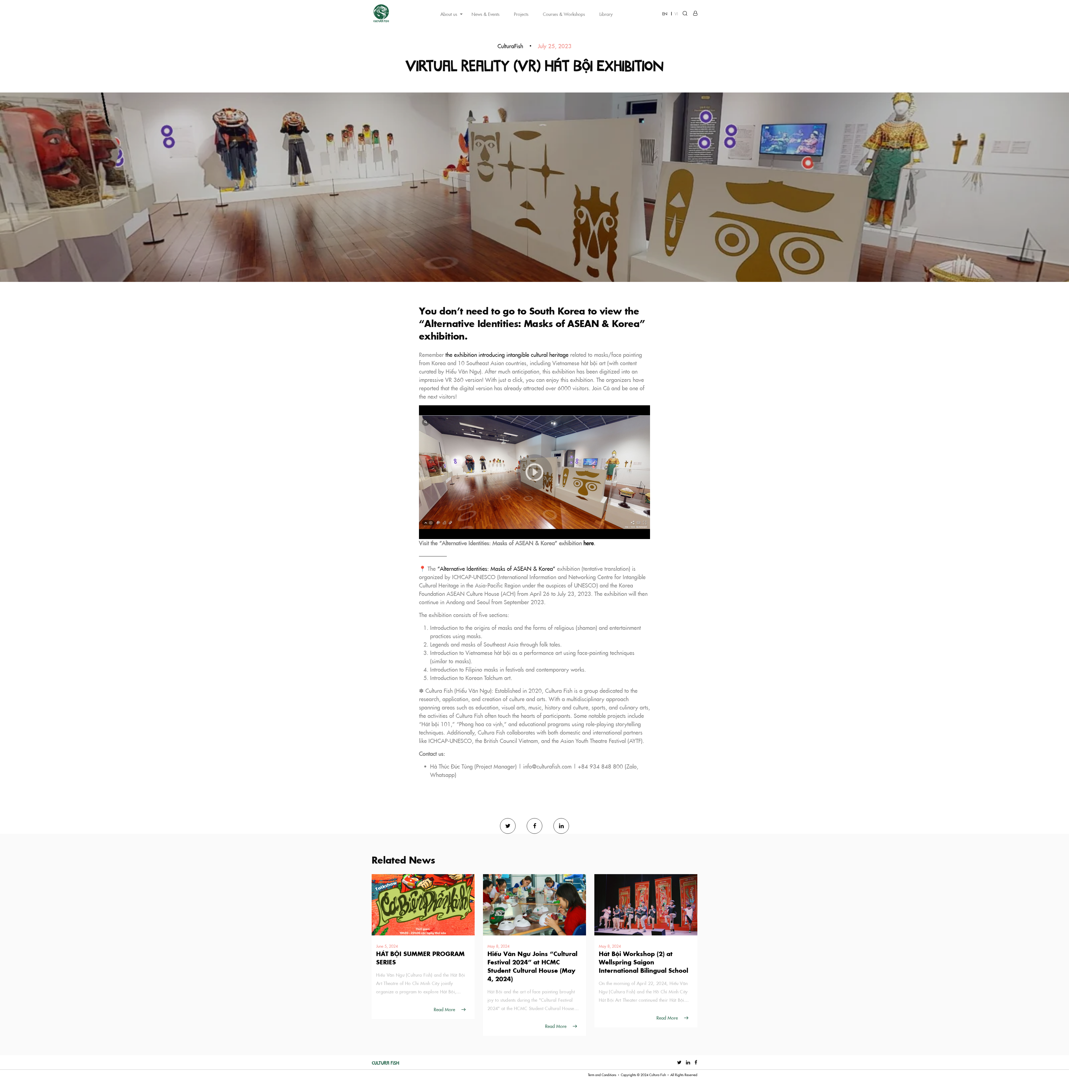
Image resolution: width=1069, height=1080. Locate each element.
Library (606, 14)
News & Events (485, 14)
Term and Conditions (602, 1074)
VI (676, 13)
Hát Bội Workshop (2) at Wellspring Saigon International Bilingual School (643, 961)
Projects (521, 14)
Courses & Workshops (564, 14)
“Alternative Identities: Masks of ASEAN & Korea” (496, 568)
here (588, 543)
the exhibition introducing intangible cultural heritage (506, 355)
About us (448, 14)
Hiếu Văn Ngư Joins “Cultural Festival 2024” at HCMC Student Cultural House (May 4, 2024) (532, 966)
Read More (444, 1009)
